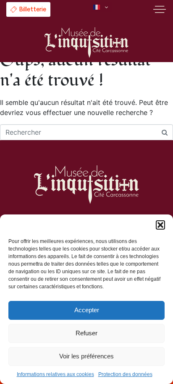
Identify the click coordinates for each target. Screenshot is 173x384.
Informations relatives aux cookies (55, 374)
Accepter (86, 309)
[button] (160, 225)
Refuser (86, 333)
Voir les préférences (86, 356)
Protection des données (125, 374)
